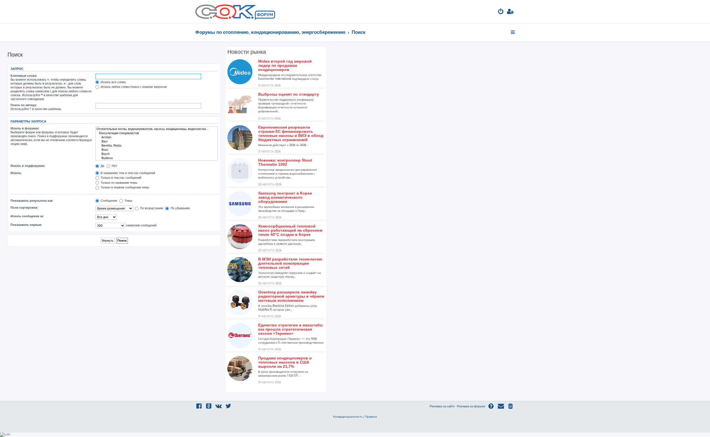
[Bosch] (156, 154)
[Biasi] (156, 150)
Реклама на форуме (471, 406)
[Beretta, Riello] (156, 146)
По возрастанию (151, 208)
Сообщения (108, 201)
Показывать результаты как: (32, 201)
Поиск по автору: (24, 105)
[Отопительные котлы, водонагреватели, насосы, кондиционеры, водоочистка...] (156, 129)
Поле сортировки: (24, 207)
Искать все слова (113, 82)
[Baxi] (156, 141)
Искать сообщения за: (27, 216)
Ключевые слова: (24, 76)
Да (102, 166)
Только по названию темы (118, 183)
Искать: (16, 173)
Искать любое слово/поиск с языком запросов (133, 87)
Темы (128, 201)
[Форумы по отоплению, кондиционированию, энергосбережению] (264, 16)
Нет (114, 166)
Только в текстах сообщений (120, 178)
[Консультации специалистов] (156, 133)
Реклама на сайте (442, 406)
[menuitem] (501, 12)
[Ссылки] (513, 32)
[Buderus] (156, 158)
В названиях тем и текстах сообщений (127, 173)
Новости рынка (246, 52)
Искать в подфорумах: (28, 166)
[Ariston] (156, 137)
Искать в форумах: (25, 128)
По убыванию (180, 208)
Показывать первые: (26, 225)
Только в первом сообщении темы (124, 187)
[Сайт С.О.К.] (235, 12)
